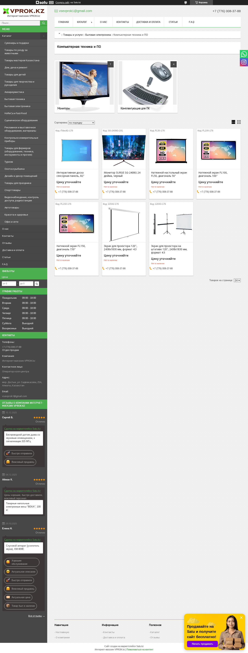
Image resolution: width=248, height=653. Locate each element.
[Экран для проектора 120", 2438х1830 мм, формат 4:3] (124, 224)
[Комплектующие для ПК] (148, 86)
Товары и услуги (73, 34)
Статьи (6, 257)
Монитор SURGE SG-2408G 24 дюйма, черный (122, 174)
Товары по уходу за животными (16, 51)
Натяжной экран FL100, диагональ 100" (212, 174)
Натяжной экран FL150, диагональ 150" (71, 247)
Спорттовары (13, 190)
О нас (5, 228)
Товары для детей (15, 74)
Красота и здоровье (16, 214)
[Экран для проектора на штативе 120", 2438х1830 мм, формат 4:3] (171, 224)
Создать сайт (63, 2)
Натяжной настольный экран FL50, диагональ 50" (169, 174)
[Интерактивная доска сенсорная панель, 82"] (77, 151)
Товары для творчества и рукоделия (19, 83)
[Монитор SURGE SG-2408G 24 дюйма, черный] (124, 151)
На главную (62, 632)
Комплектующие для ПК (135, 108)
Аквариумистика (14, 92)
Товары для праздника (18, 183)
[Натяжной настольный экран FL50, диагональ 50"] (171, 151)
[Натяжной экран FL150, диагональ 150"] (77, 224)
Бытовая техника (15, 99)
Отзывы (7, 243)
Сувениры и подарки (17, 43)
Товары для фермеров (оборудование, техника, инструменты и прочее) (19, 151)
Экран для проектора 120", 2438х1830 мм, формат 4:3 (120, 247)
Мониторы (63, 108)
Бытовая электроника (17, 106)
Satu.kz (140, 646)
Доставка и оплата (13, 250)
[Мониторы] (84, 86)
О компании (63, 637)
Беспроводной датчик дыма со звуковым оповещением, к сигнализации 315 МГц (23, 438)
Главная (63, 22)
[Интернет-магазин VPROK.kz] (23, 11)
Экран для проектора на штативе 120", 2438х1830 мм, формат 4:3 (169, 249)
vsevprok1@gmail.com (14, 396)
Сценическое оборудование (21, 120)
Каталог (6, 35)
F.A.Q (5, 264)
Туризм (9, 161)
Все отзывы (35, 615)
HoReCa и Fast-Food (16, 113)
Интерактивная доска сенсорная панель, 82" (70, 174)
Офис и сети (11, 221)
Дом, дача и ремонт (16, 67)
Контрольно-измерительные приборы (21, 139)
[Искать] (43, 23)
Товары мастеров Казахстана (22, 60)
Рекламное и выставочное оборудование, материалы (20, 129)
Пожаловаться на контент (140, 649)
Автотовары (12, 207)
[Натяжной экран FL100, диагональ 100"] (219, 151)
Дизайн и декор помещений (21, 176)
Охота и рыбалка (15, 168)
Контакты (8, 235)
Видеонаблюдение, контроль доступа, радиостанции (22, 199)
